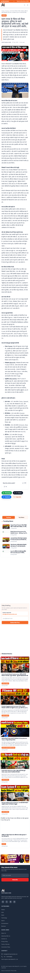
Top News (8, 517)
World (2, 915)
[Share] (2, 901)
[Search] (24, 5)
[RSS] (6, 901)
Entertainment (4, 923)
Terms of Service (5, 944)
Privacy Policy (4, 941)
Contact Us (4, 938)
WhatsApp (8, 492)
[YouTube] (14, 901)
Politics (3, 909)
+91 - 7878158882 (8, 956)
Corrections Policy (5, 947)
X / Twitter (19, 492)
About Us (3, 933)
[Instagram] (10, 901)
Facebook (7, 497)
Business (3, 926)
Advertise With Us (5, 936)
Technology (4, 917)
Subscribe (15, 879)
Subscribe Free (15, 622)
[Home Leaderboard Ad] (15, 858)
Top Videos (21, 517)
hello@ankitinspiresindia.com (10, 614)
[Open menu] (27, 5)
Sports (3, 920)
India (2, 912)
